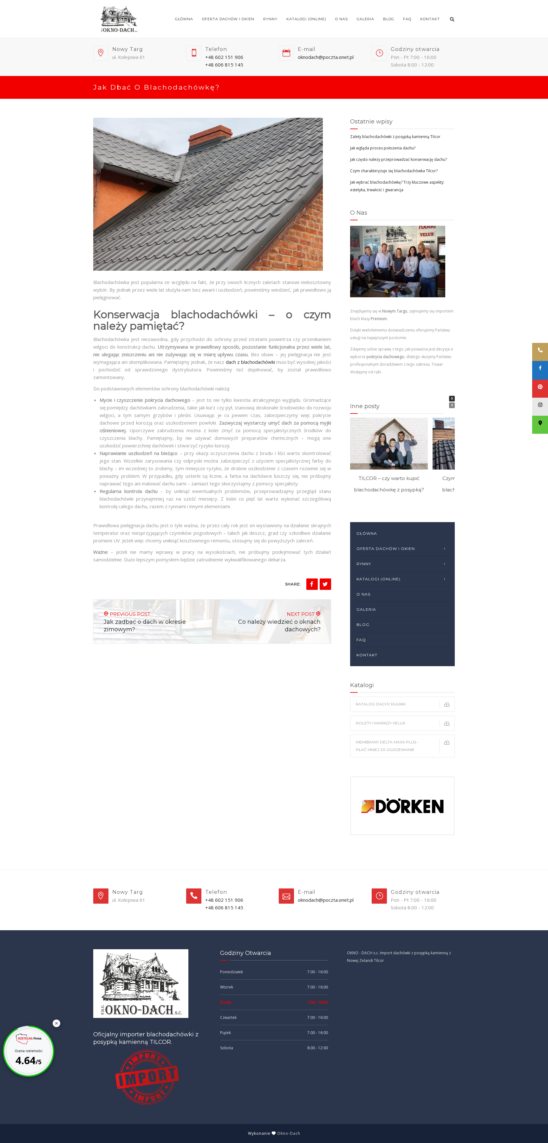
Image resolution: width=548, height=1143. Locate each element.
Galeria (365, 19)
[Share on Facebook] (312, 584)
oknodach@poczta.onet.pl (326, 57)
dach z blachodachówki (250, 362)
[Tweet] (325, 584)
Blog (388, 19)
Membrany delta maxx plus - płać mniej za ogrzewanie (387, 746)
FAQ (407, 19)
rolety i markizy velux (380, 723)
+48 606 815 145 (224, 64)
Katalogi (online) (306, 19)
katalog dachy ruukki (381, 704)
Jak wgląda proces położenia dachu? (382, 148)
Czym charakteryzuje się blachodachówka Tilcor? (394, 171)
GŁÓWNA (184, 19)
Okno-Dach (288, 1133)
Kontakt (430, 19)
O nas (341, 19)
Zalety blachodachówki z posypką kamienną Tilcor (395, 136)
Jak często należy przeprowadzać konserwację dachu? (398, 159)
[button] (452, 398)
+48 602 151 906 (224, 57)
